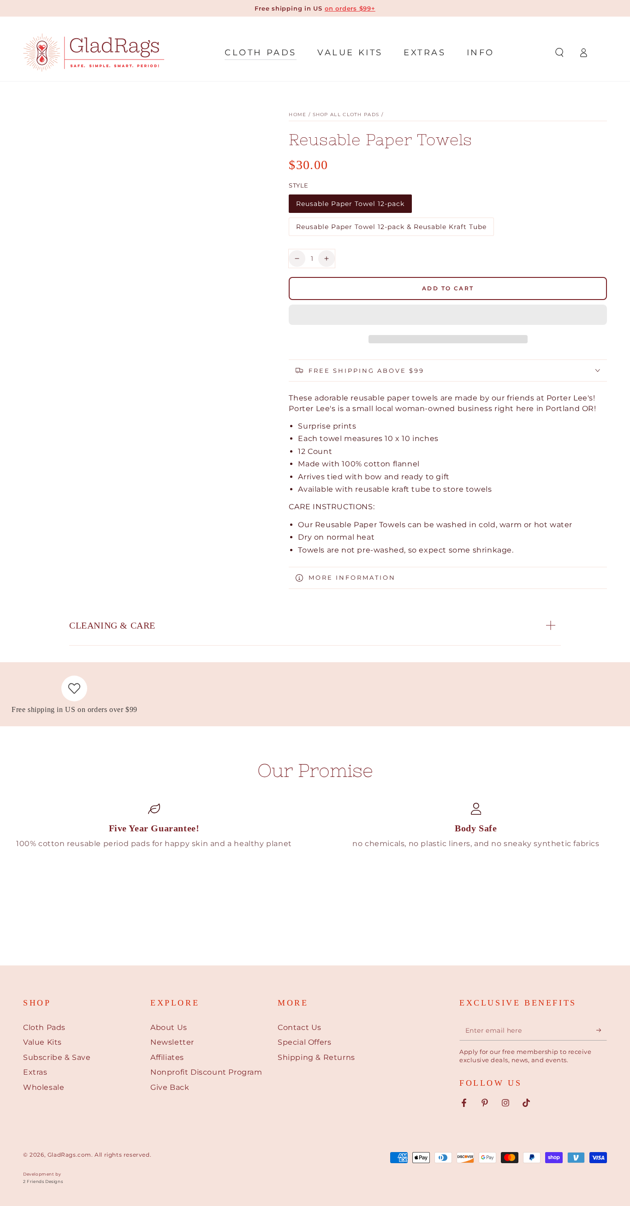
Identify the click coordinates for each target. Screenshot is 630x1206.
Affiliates (167, 1057)
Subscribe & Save (57, 1057)
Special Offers (304, 1042)
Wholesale (43, 1087)
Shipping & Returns (316, 1057)
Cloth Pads (44, 1027)
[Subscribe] (601, 1030)
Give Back (169, 1087)
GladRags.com (69, 1154)
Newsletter (172, 1042)
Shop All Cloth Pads (346, 115)
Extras (35, 1072)
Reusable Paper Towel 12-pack (350, 206)
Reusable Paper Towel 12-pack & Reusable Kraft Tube (391, 229)
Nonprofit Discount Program (206, 1072)
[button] (448, 316)
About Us (168, 1027)
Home (297, 115)
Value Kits (42, 1042)
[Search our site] (559, 52)
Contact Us (299, 1027)
